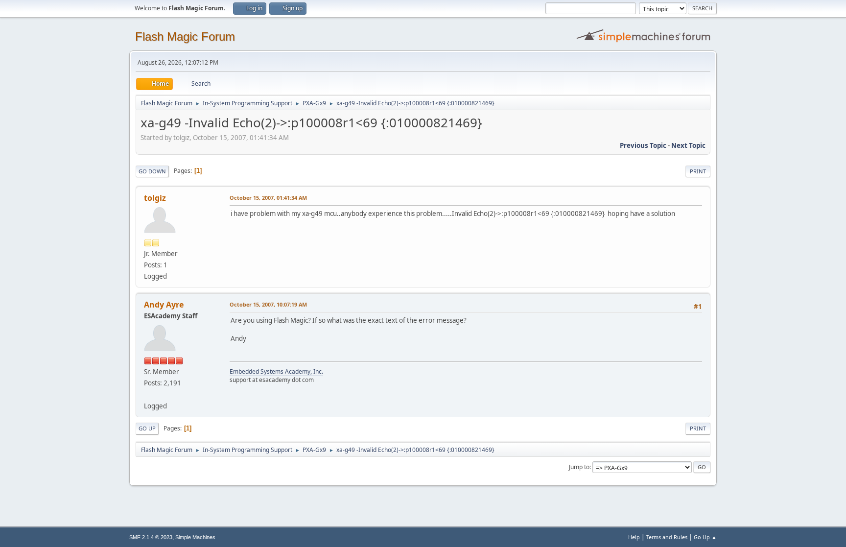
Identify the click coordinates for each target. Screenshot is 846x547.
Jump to (579, 467)
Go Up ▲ (705, 537)
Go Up (147, 428)
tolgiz (155, 197)
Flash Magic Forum (185, 36)
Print (698, 171)
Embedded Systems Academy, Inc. (276, 371)
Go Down (152, 171)
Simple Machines (195, 537)
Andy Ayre (164, 304)
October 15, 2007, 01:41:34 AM (268, 197)
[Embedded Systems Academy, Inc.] (148, 394)
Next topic (688, 145)
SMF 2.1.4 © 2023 (150, 537)
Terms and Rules (666, 537)
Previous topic (643, 145)
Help (634, 537)
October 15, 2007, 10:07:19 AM (268, 304)
